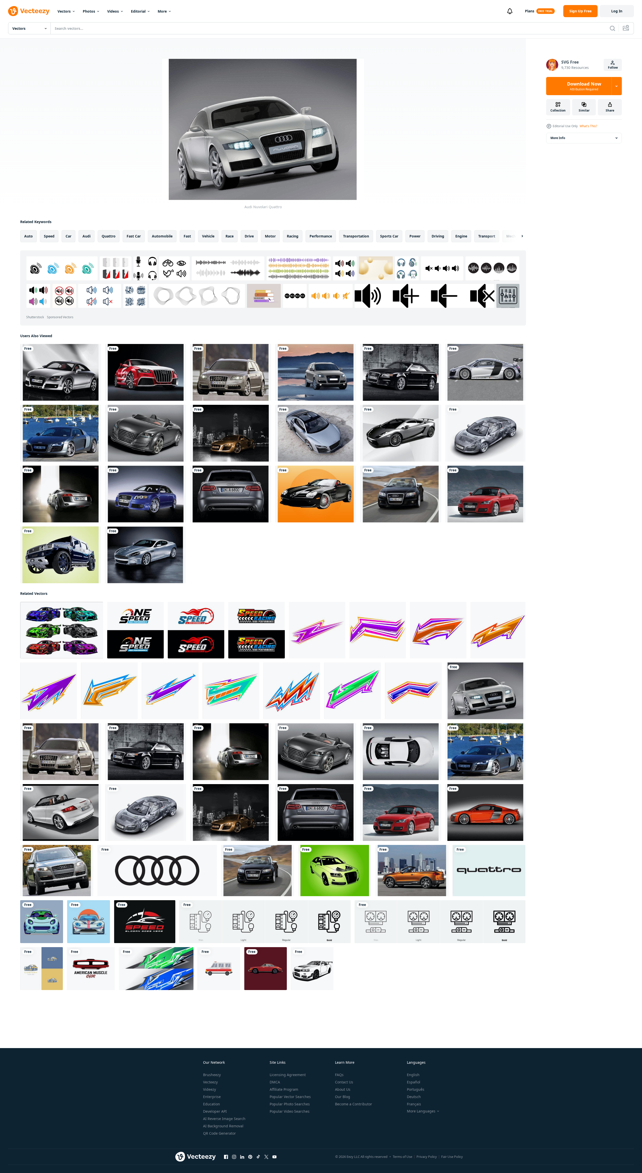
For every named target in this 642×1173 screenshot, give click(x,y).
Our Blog (342, 1096)
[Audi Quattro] (489, 870)
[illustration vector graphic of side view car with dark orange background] (265, 968)
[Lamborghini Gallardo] (400, 433)
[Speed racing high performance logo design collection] (256, 630)
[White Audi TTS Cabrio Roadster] (60, 812)
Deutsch (414, 1096)
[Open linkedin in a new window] (242, 1157)
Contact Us (344, 1082)
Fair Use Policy (452, 1156)
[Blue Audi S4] (145, 494)
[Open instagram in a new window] (234, 1157)
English (413, 1074)
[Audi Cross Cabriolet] (412, 870)
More (162, 11)
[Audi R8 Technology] (485, 433)
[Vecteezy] (28, 11)
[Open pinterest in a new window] (250, 1157)
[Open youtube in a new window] (274, 1157)
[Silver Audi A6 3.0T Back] (230, 494)
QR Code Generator (219, 1133)
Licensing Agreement (288, 1074)
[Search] (612, 28)
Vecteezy (210, 1082)
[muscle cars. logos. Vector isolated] (91, 968)
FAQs (339, 1074)
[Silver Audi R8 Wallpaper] (60, 433)
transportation (356, 236)
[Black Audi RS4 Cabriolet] (400, 372)
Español (413, 1082)
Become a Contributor (353, 1104)
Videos (113, 11)
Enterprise (212, 1096)
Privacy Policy (426, 1156)
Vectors (64, 11)
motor (270, 236)
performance (321, 236)
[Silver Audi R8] (60, 494)
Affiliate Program (284, 1089)
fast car (134, 236)
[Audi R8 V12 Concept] (315, 433)
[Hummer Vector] (60, 554)
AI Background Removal (223, 1126)
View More (508, 296)
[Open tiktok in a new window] (258, 1157)
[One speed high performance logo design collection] (135, 630)
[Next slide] (518, 236)
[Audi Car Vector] (334, 870)
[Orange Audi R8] (485, 812)
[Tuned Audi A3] (145, 372)
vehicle (208, 236)
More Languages (421, 1111)
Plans (529, 11)
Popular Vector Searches (290, 1096)
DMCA (275, 1082)
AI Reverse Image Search (224, 1118)
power (415, 236)
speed (49, 236)
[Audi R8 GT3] (485, 372)
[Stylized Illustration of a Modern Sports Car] (88, 921)
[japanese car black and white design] (312, 968)
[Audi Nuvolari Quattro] (485, 690)
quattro (109, 236)
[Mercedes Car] (315, 494)
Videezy (209, 1089)
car (68, 236)
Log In (616, 11)
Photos (89, 11)
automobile (162, 236)
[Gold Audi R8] (230, 433)
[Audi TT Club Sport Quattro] (145, 433)
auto (28, 236)
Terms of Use (402, 1156)
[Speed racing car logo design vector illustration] (144, 921)
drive (249, 236)
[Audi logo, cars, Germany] (157, 870)
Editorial (138, 11)
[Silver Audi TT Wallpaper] (60, 372)
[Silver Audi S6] (230, 372)
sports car (389, 236)
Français (414, 1104)
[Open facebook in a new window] (226, 1157)
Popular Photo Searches (290, 1104)
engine (461, 236)
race (230, 236)
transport (486, 236)
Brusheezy (212, 1074)
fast (187, 236)
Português (415, 1089)
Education (211, 1104)
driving (438, 236)
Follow (613, 67)
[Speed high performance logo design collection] (196, 630)
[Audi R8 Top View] (400, 751)
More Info (557, 138)
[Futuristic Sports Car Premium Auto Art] (41, 921)
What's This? (588, 126)
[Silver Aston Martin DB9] (145, 554)
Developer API (215, 1111)
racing (292, 236)
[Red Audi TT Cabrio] (485, 494)
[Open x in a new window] (266, 1157)
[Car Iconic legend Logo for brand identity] (41, 968)
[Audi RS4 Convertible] (400, 494)
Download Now (584, 86)
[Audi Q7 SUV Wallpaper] (315, 372)
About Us (342, 1089)
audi (86, 236)
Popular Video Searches (290, 1111)
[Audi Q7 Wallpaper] (56, 870)
